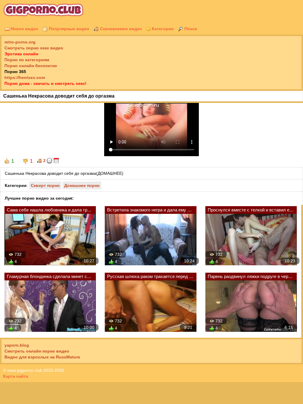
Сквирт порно (45, 185)
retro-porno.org (20, 42)
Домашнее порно (82, 185)
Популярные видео (68, 28)
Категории (162, 28)
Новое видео (23, 28)
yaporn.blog (16, 345)
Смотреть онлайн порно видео (36, 351)
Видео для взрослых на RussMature (42, 357)
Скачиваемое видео (120, 28)
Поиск (190, 28)
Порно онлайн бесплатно (30, 65)
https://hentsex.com (24, 77)
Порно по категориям (26, 59)
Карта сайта (15, 376)
